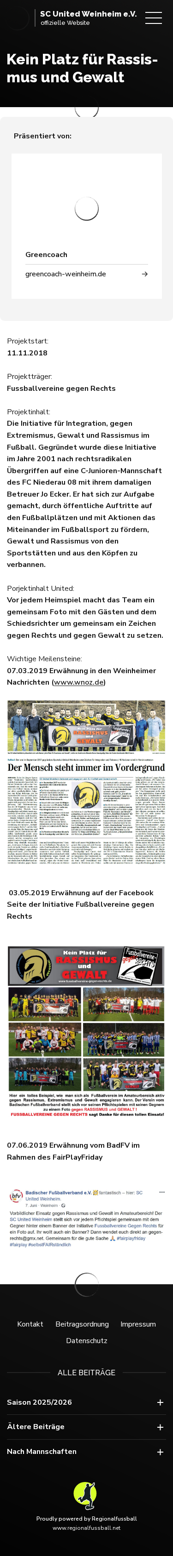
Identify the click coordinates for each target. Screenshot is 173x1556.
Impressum (138, 1324)
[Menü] (153, 18)
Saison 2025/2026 (39, 1402)
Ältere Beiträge (36, 1427)
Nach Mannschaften (42, 1452)
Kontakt (30, 1324)
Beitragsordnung (82, 1324)
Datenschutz (86, 1341)
